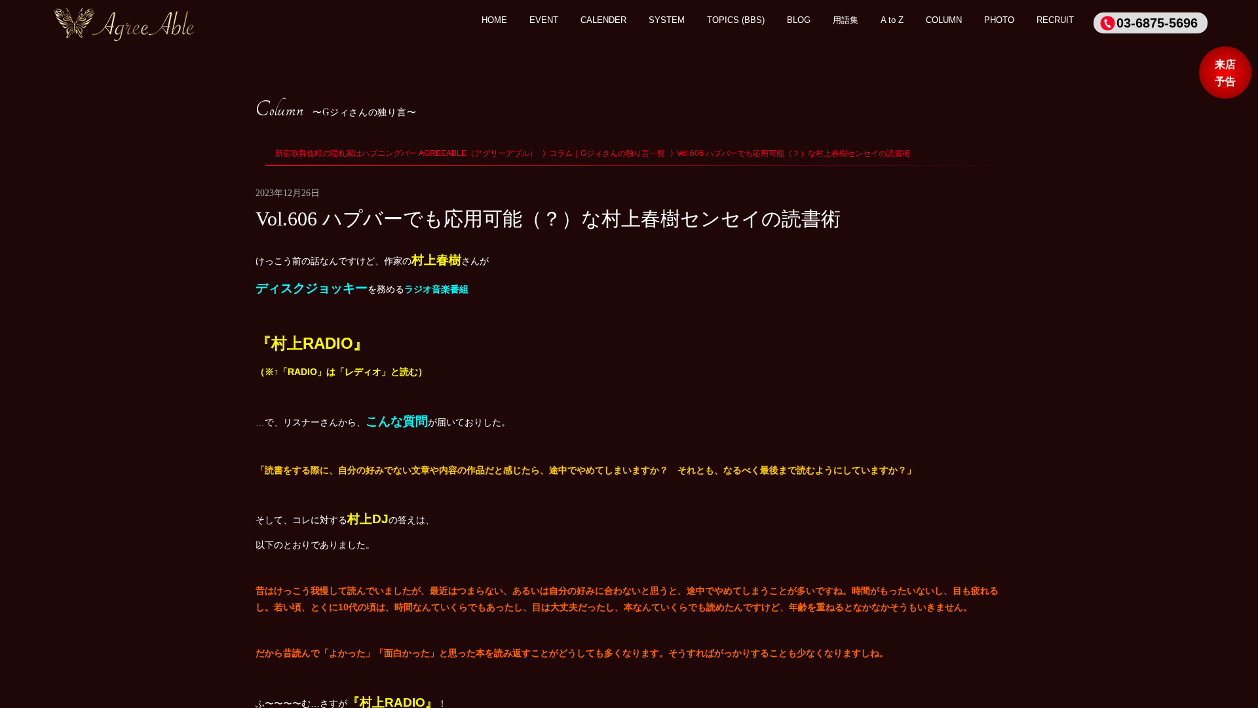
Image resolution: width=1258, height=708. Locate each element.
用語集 (845, 20)
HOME (494, 20)
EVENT (543, 20)
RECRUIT (1055, 20)
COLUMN (944, 20)
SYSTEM (667, 20)
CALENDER (603, 20)
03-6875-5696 (1157, 23)
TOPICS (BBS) (736, 20)
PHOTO (999, 20)
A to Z (892, 20)
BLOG (798, 20)
